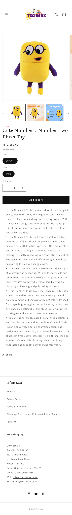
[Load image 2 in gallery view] (36, 112)
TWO (8, 173)
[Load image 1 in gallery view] (17, 112)
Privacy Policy (14, 399)
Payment (11, 421)
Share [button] (9, 354)
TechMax (39, 509)
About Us (12, 391)
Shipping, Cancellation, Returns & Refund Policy (32, 414)
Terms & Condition (17, 406)
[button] (6, 14)
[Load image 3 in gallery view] (55, 112)
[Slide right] (68, 113)
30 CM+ (10, 160)
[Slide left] (3, 113)
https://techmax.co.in (25, 477)
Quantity (7, 181)
